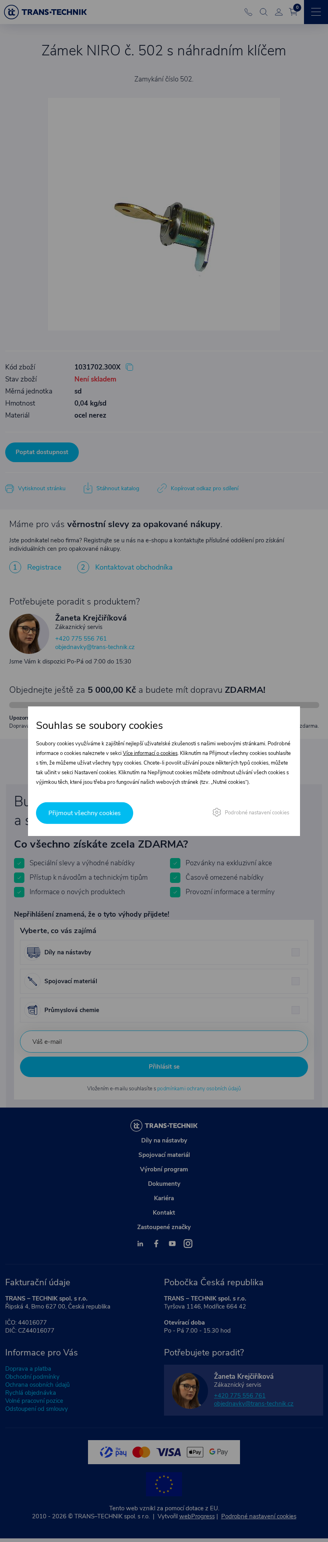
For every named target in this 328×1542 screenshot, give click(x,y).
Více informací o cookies (150, 753)
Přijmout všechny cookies (84, 812)
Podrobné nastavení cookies (257, 812)
